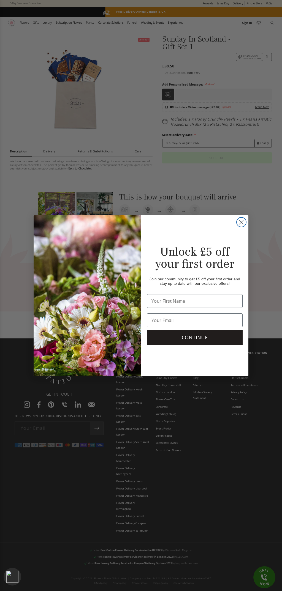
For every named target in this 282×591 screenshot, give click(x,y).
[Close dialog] (241, 222)
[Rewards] (12, 576)
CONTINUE (195, 337)
